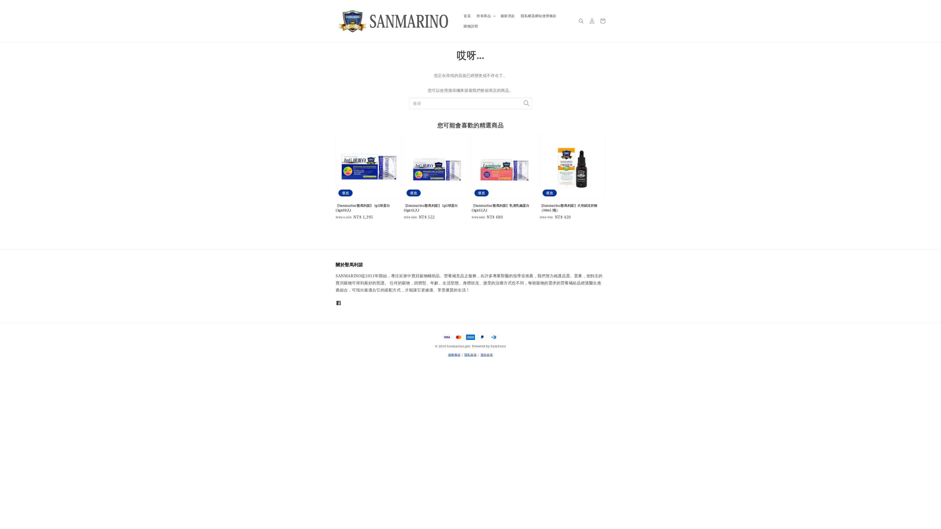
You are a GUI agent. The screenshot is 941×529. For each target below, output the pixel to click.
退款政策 (487, 355)
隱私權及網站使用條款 (539, 15)
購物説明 (471, 26)
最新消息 (508, 15)
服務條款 (454, 355)
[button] (581, 21)
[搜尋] (526, 103)
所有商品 (484, 16)
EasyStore (498, 346)
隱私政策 (470, 355)
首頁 (467, 15)
